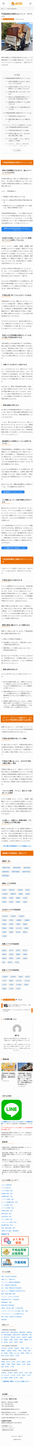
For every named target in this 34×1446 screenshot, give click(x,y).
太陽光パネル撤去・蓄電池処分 (10, 1231)
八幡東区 (26, 920)
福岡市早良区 (26, 871)
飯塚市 (4, 950)
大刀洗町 (18, 984)
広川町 (11, 988)
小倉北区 (13, 916)
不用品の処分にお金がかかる (17, 116)
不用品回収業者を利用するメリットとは (17, 78)
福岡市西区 (5, 875)
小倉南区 (21, 916)
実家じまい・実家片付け (8, 1279)
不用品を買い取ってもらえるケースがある (19, 93)
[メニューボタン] (30, 3)
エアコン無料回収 (6, 1185)
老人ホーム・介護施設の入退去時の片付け (13, 1291)
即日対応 (20, 999)
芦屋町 (11, 928)
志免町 (27, 894)
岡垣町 (4, 928)
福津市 (18, 902)
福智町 (18, 954)
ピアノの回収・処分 (7, 1219)
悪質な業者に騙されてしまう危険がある (19, 120)
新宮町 (4, 902)
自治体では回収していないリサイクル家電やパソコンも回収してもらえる (19, 88)
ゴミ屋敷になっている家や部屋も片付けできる (19, 108)
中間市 (11, 924)
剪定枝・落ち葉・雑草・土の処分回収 (12, 1308)
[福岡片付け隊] (17, 3)
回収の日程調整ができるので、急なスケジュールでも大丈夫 (19, 82)
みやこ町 (18, 928)
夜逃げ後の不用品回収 (7, 1305)
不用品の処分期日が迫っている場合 (19, 130)
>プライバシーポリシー (8, 1428)
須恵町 (4, 898)
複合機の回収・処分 (7, 1225)
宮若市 (18, 950)
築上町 (18, 932)
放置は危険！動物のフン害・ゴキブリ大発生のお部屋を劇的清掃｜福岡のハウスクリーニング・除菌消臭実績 (16, 1154)
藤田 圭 (17, 1035)
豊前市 (25, 932)
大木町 (18, 988)
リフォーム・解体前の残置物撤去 (10, 1282)
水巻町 (18, 924)
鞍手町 (10, 962)
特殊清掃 (3, 1319)
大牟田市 (13, 977)
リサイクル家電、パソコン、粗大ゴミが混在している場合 (19, 140)
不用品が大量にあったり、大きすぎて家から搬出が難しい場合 (19, 134)
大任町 (18, 958)
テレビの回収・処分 (7, 1190)
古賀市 (11, 902)
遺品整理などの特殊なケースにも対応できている (19, 103)
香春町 (4, 958)
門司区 (11, 920)
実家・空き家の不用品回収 (9, 1276)
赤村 (3, 962)
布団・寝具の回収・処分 (8, 1228)
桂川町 (11, 954)
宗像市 (25, 902)
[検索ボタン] (3, 3)
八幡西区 (18, 920)
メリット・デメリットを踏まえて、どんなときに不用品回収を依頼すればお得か (18, 126)
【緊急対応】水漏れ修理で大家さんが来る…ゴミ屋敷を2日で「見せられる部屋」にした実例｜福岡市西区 (17, 1172)
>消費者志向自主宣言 (7, 1430)
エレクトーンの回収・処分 (9, 1222)
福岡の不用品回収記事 (8, 19)
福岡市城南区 (15, 871)
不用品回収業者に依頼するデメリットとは (18, 113)
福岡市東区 (27, 867)
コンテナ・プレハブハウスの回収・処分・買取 (14, 1311)
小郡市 (11, 984)
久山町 (25, 898)
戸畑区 (4, 920)
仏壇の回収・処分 (6, 1216)
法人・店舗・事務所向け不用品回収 (11, 1288)
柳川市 (27, 977)
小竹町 (17, 962)
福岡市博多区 (17, 867)
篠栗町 (18, 898)
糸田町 (25, 958)
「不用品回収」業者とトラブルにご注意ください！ (16, 1381)
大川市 (4, 984)
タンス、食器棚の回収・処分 (9, 1202)
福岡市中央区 (6, 867)
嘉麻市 (4, 954)
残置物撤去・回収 (6, 1302)
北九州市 (5, 916)
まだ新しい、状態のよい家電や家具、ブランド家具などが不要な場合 (19, 145)
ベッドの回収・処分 (7, 1205)
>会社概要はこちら (6, 1426)
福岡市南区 (5, 871)
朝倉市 (11, 980)
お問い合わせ (14, 1436)
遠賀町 (25, 924)
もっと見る (17, 150)
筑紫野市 (13, 894)
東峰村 (4, 988)
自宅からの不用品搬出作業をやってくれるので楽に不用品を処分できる (19, 98)
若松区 (4, 924)
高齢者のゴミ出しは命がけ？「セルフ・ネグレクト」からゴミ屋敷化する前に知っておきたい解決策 (16, 1160)
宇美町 (11, 898)
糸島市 (4, 890)
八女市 (4, 980)
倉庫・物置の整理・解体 (8, 1294)
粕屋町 (21, 894)
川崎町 (25, 954)
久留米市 (5, 977)
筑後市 (21, 977)
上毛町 (4, 936)
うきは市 (26, 980)
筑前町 (26, 984)
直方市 (11, 950)
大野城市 (20, 890)
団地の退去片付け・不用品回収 (10, 1299)
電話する (20, 1436)
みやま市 (18, 980)
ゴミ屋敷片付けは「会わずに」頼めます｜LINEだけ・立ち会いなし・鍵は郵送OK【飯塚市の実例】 (16, 1166)
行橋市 (4, 932)
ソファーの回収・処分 (7, 1208)
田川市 (25, 950)
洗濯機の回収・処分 (7, 1196)
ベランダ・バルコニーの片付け (10, 1296)
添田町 (11, 958)
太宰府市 (5, 894)
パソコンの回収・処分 (7, 1199)
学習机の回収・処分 (7, 1211)
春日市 (27, 890)
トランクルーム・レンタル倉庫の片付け (12, 1314)
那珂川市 (11, 890)
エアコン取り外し (6, 1188)
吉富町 (11, 932)
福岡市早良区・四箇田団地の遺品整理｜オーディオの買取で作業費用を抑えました (16, 1148)
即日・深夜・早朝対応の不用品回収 (11, 1317)
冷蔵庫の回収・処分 (7, 1193)
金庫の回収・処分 (6, 1213)
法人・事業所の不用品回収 (9, 1285)
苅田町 (26, 928)
